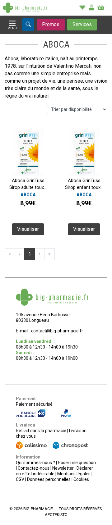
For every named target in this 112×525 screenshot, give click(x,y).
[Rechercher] (28, 24)
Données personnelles (49, 479)
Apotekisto (56, 514)
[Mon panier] (101, 7)
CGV (20, 479)
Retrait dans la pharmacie (41, 430)
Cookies (81, 479)
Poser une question (77, 462)
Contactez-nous (33, 468)
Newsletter (63, 468)
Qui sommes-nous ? (35, 462)
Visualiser (28, 229)
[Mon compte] (91, 7)
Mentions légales (74, 473)
